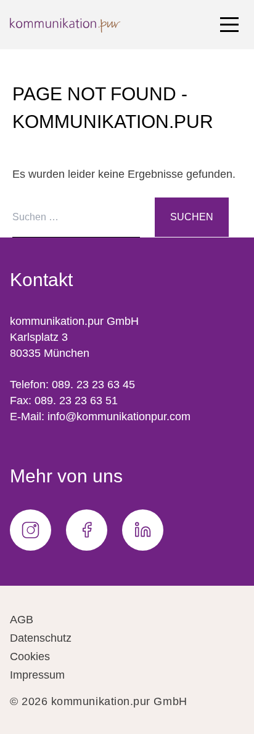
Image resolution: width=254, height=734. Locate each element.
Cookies (30, 656)
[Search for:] (83, 217)
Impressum (37, 675)
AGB (21, 619)
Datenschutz (41, 638)
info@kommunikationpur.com (118, 416)
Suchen (191, 217)
